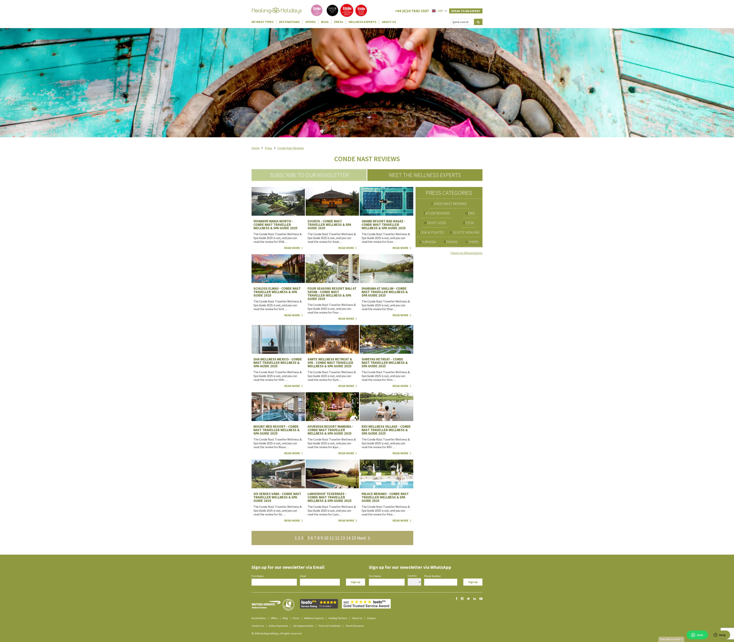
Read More (292, 248)
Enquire (371, 618)
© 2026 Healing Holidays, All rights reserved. (277, 633)
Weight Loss (435, 222)
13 (342, 538)
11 (331, 538)
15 (354, 538)
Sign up (355, 582)
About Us (389, 22)
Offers (310, 22)
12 (337, 538)
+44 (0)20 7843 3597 (412, 10)
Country (412, 575)
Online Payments (278, 625)
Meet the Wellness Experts (425, 175)
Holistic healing (465, 232)
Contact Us (258, 625)
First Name (258, 576)
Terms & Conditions (329, 625)
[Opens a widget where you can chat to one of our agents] (719, 635)
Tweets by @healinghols (466, 253)
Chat (700, 635)
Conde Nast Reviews (291, 148)
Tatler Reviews (436, 213)
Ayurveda (427, 241)
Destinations (289, 22)
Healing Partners (338, 618)
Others (472, 241)
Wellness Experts (362, 22)
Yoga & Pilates (431, 232)
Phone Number (432, 576)
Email (303, 576)
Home (256, 148)
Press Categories (449, 192)
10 (326, 538)
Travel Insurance (354, 625)
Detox (468, 222)
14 (348, 538)
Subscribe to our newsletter (309, 175)
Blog (325, 22)
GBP (440, 10)
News (470, 213)
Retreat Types (263, 22)
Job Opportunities (303, 625)
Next (362, 538)
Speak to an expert (466, 11)
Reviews (451, 241)
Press (338, 22)
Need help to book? (671, 639)
